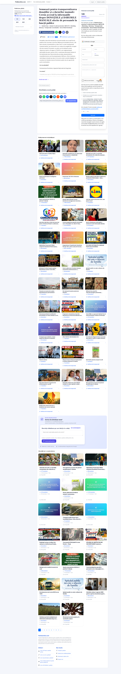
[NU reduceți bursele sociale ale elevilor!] (72, 288)
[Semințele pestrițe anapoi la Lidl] (96, 356)
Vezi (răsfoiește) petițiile (39, 2)
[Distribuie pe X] (60, 32)
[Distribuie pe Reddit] (58, 96)
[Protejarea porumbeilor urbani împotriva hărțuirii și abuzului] (49, 333)
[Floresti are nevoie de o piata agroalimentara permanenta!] (49, 288)
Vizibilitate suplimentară (68, 37)
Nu (88, 111)
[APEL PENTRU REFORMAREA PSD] (72, 333)
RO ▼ (30, 1)
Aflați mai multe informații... (24, 15)
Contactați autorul (45, 85)
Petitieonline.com (20, 2)
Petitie (43, 37)
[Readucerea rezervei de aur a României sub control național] (49, 402)
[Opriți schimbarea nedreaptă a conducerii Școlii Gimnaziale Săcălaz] (96, 219)
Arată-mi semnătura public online (90, 92)
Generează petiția (50, 441)
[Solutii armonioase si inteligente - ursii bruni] (49, 173)
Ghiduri (40, 648)
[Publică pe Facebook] (47, 96)
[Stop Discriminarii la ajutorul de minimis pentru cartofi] (49, 379)
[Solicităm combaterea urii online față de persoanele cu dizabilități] (72, 150)
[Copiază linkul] (67, 32)
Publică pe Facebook (47, 32)
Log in (92, 2)
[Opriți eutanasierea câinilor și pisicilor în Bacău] (49, 196)
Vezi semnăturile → (85, 17)
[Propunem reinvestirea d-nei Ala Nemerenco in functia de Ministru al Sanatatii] (72, 310)
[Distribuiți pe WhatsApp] (56, 32)
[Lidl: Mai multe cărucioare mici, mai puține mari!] (96, 196)
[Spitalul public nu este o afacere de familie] (96, 265)
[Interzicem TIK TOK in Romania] (72, 173)
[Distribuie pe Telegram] (54, 96)
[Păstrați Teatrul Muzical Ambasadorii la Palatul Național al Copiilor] (72, 356)
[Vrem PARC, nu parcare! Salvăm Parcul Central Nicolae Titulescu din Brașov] (96, 310)
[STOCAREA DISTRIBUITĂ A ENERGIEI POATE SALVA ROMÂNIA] (96, 242)
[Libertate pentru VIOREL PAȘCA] (49, 150)
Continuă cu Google (89, 41)
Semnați (93, 115)
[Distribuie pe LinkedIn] (61, 96)
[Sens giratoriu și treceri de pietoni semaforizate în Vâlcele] (96, 379)
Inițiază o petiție (101, 2)
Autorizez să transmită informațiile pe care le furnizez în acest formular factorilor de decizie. (93, 101)
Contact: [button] (48, 2)
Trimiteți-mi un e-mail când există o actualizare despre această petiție (92, 95)
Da (83, 111)
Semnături (53, 37)
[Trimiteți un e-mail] (63, 32)
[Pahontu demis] (49, 356)
